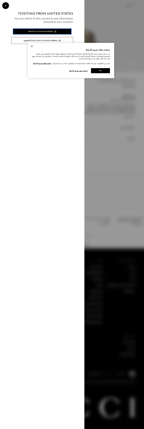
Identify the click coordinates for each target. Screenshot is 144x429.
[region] (71, 60)
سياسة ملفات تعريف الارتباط (42, 63)
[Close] (5, 5)
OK (100, 71)
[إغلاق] (32, 46)
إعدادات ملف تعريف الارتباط (78, 71)
